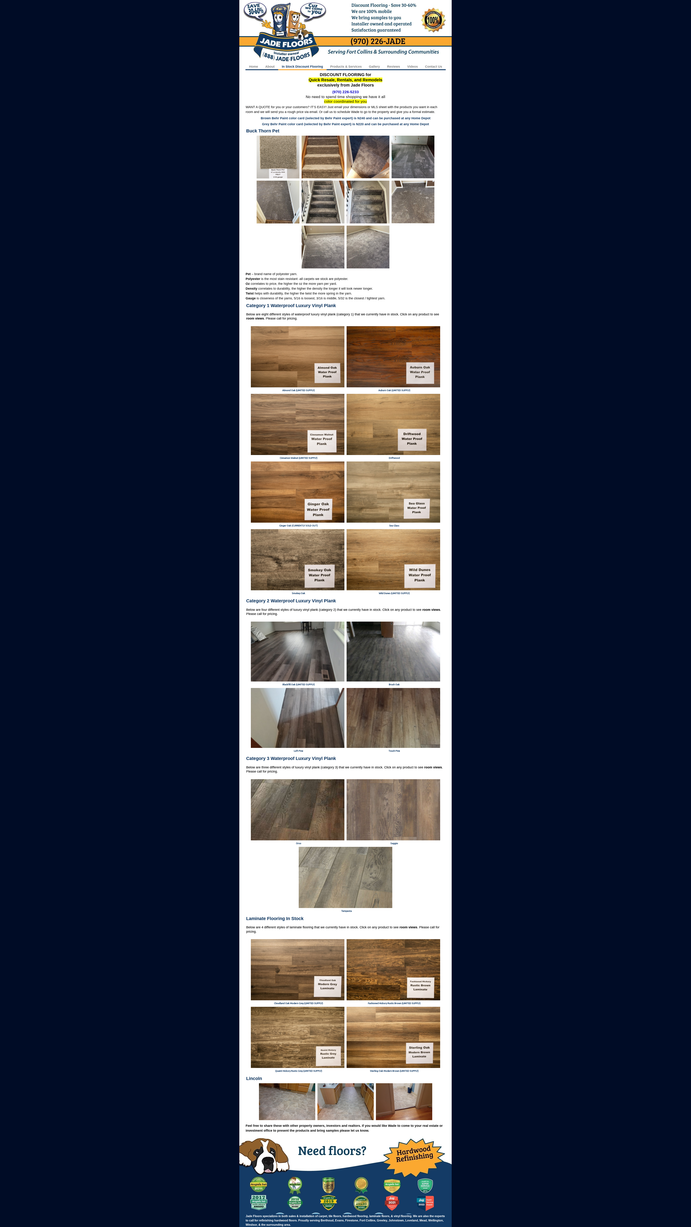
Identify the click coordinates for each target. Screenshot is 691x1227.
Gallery (374, 66)
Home (253, 66)
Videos (412, 66)
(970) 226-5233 (345, 92)
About (270, 66)
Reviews (393, 66)
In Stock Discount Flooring (302, 66)
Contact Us (433, 66)
